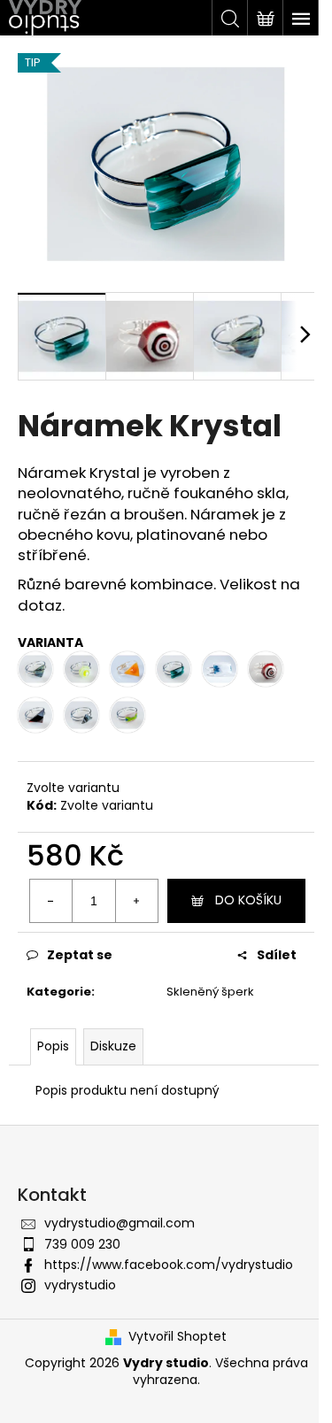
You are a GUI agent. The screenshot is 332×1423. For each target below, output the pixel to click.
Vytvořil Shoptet (177, 1336)
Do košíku (248, 900)
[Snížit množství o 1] (51, 901)
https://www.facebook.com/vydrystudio (168, 1264)
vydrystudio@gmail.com (119, 1223)
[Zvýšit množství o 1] (136, 901)
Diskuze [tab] (113, 1046)
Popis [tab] (53, 1046)
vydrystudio (80, 1285)
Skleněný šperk (210, 991)
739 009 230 (82, 1244)
